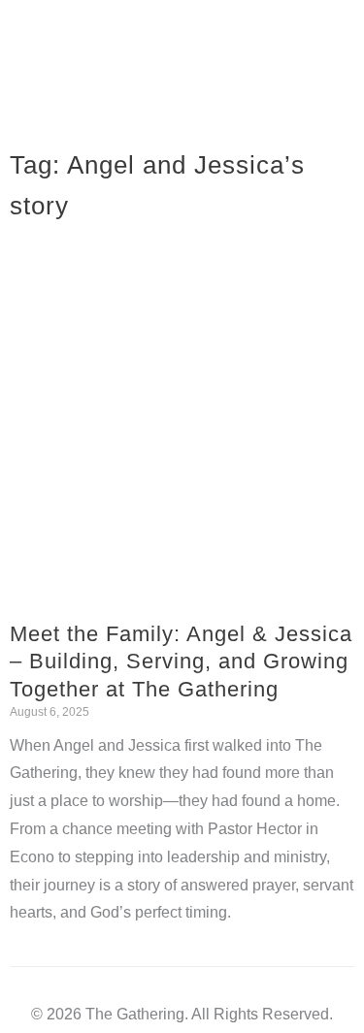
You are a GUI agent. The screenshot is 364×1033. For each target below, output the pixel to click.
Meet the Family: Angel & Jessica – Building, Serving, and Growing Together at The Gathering (181, 661)
